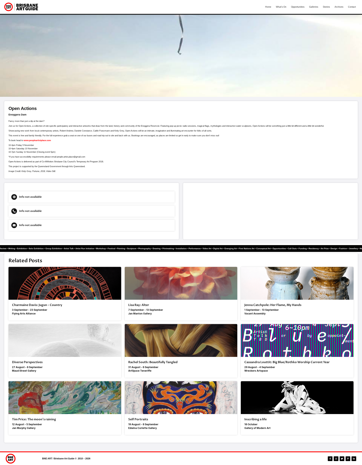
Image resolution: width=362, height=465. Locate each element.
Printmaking (172, 248)
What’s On (281, 7)
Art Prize (329, 248)
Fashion (347, 248)
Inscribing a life (255, 419)
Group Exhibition (58, 248)
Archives (339, 7)
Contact (352, 7)
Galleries (313, 7)
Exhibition (26, 248)
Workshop (105, 248)
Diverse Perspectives (27, 362)
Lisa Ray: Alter (138, 305)
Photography (148, 248)
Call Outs (296, 248)
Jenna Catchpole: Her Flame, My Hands (272, 305)
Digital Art (222, 248)
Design (338, 248)
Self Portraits (138, 419)
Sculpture (136, 248)
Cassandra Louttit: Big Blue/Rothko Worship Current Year (287, 362)
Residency (318, 248)
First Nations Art (251, 248)
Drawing (161, 248)
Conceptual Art (267, 248)
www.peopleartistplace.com (37, 140)
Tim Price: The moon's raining (34, 419)
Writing (15, 248)
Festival (115, 248)
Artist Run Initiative (89, 248)
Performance (199, 248)
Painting (125, 248)
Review (7, 248)
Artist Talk (73, 248)
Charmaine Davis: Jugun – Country (37, 305)
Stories (326, 7)
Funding (307, 248)
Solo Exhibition (40, 248)
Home (268, 7)
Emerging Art (235, 248)
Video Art (211, 248)
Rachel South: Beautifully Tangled (153, 362)
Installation (185, 248)
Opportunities (297, 7)
